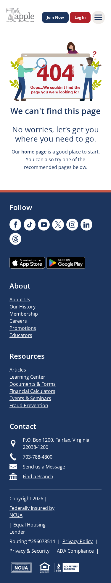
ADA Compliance (75, 551)
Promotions (22, 328)
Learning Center (27, 377)
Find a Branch (38, 476)
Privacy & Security (29, 551)
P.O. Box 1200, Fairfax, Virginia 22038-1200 (56, 443)
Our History (22, 306)
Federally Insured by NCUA (31, 511)
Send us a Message (44, 466)
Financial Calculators (32, 391)
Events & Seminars (30, 398)
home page (33, 151)
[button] (98, 17)
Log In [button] (80, 17)
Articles (17, 369)
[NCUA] (21, 567)
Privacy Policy (77, 541)
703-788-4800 (37, 457)
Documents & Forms (32, 384)
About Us (19, 299)
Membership (23, 314)
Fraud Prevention (28, 405)
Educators (20, 335)
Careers (18, 321)
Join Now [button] (55, 17)
